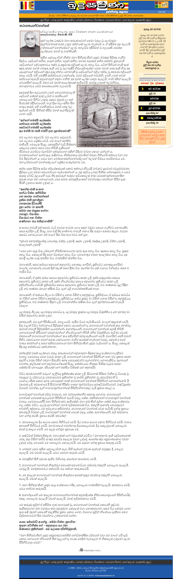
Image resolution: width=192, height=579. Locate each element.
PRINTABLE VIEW (92, 551)
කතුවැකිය (69, 20)
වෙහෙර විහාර (113, 20)
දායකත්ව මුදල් (143, 20)
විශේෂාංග (99, 20)
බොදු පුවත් (56, 20)
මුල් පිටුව (45, 20)
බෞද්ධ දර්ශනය (84, 20)
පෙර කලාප (128, 20)
